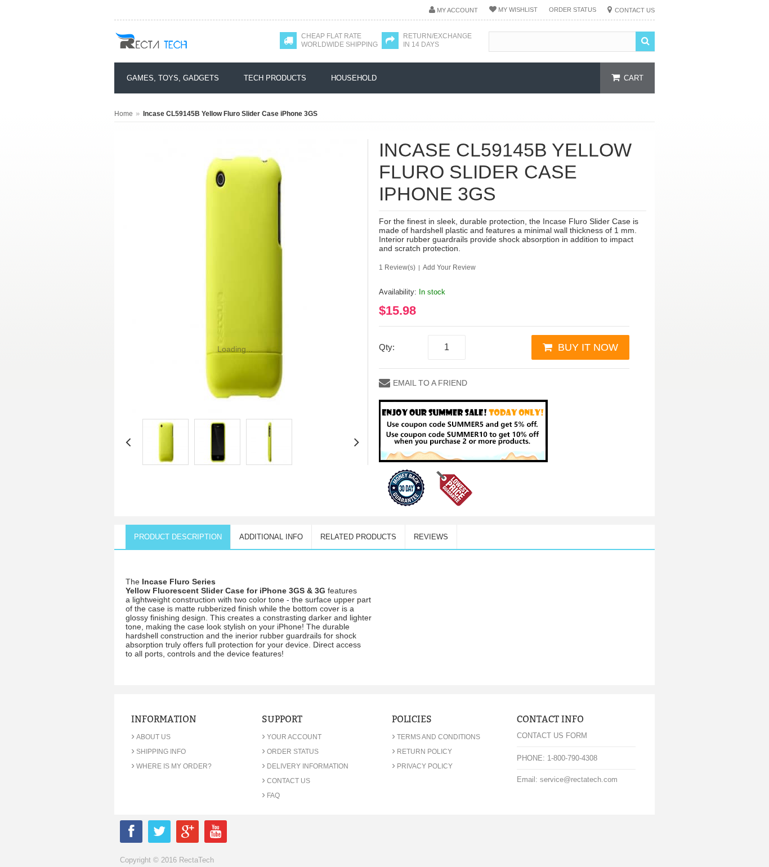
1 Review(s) (397, 267)
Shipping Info (158, 752)
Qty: (387, 347)
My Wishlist (518, 9)
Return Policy (422, 752)
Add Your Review (449, 267)
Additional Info (271, 537)
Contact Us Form (552, 735)
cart (633, 78)
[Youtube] (215, 833)
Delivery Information (305, 766)
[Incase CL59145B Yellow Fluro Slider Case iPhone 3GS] (165, 442)
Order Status (572, 9)
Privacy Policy (422, 766)
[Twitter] (159, 833)
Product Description (178, 537)
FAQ (271, 795)
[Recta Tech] (176, 52)
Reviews (431, 537)
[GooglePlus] (187, 833)
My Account (457, 10)
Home (123, 114)
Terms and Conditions (436, 737)
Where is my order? (171, 766)
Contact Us (635, 10)
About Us (151, 737)
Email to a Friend (430, 382)
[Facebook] (131, 833)
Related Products (358, 537)
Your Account (291, 737)
